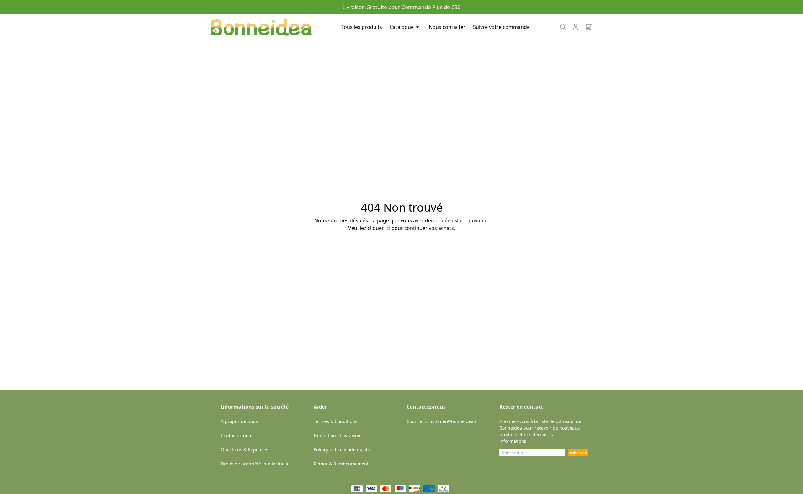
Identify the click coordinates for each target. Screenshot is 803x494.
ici (387, 228)
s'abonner (578, 453)
